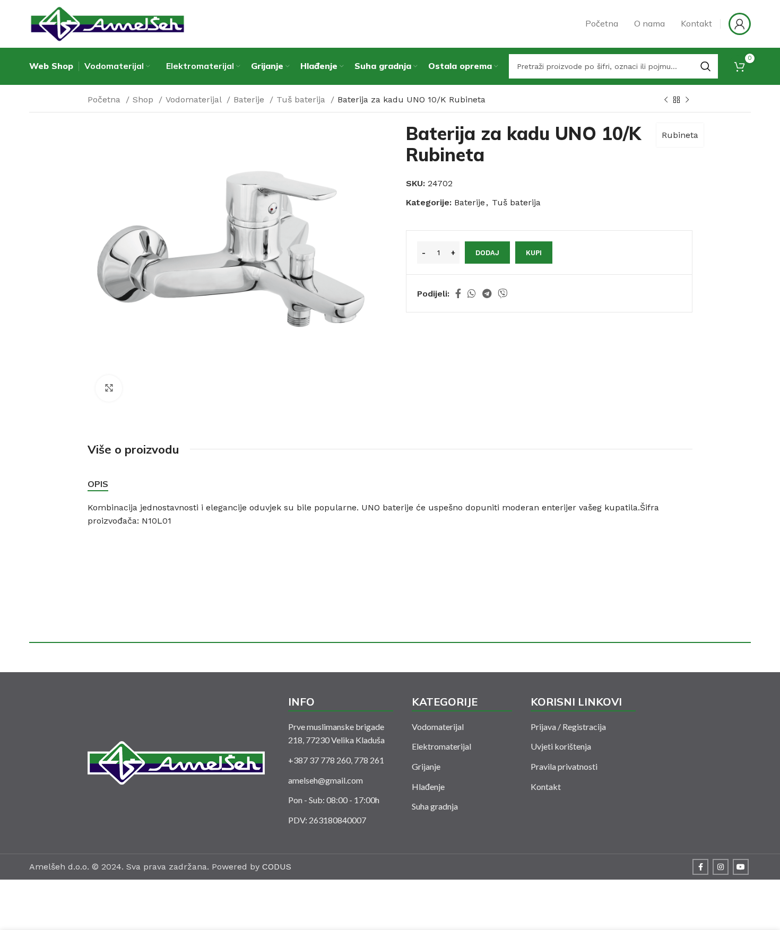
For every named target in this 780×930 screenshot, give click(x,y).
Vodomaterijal (195, 99)
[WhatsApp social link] (471, 293)
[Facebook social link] (458, 293)
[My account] (739, 23)
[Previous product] (666, 100)
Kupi (534, 253)
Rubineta (680, 135)
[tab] (98, 484)
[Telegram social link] (487, 293)
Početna (105, 99)
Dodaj (487, 253)
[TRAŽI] (706, 66)
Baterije (250, 99)
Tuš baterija (302, 99)
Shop (144, 99)
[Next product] (687, 100)
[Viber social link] (502, 293)
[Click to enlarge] (109, 388)
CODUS (276, 867)
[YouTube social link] (741, 867)
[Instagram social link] (721, 867)
